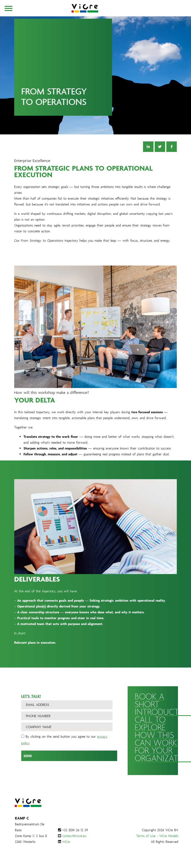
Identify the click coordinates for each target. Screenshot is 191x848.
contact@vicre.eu (74, 836)
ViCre (66, 841)
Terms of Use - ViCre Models (157, 836)
